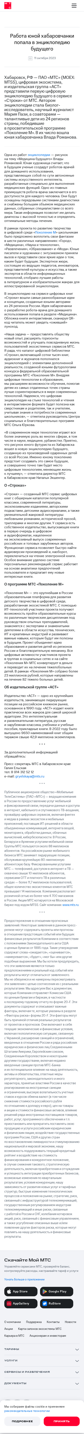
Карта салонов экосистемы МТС (40, 1329)
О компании (12, 1322)
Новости (70, 1322)
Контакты (53, 1322)
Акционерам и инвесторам (48, 1336)
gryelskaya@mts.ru (29, 776)
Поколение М (45, 232)
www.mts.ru (70, 905)
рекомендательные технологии (27, 1411)
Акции (8, 1329)
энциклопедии (39, 155)
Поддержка (34, 1322)
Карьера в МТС (14, 1336)
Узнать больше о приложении (24, 1279)
